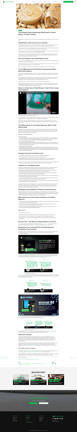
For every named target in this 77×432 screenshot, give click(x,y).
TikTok (38, 359)
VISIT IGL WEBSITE (33, 403)
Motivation (28, 418)
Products (28, 420)
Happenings (15, 415)
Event (14, 418)
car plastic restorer (22, 363)
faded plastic (27, 364)
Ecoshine (59, 379)
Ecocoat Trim (45, 223)
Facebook (20, 359)
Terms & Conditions (55, 421)
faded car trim (21, 364)
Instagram (27, 359)
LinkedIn (23, 359)
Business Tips (50, 379)
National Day (15, 419)
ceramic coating (42, 363)
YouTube (34, 359)
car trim (28, 363)
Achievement (28, 417)
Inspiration (28, 415)
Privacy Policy (54, 420)
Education (20, 30)
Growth (41, 380)
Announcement (15, 417)
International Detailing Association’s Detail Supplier (34, 351)
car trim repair (34, 363)
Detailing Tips (33, 380)
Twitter (31, 359)
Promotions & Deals (29, 422)
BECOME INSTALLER (43, 403)
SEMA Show (48, 256)
